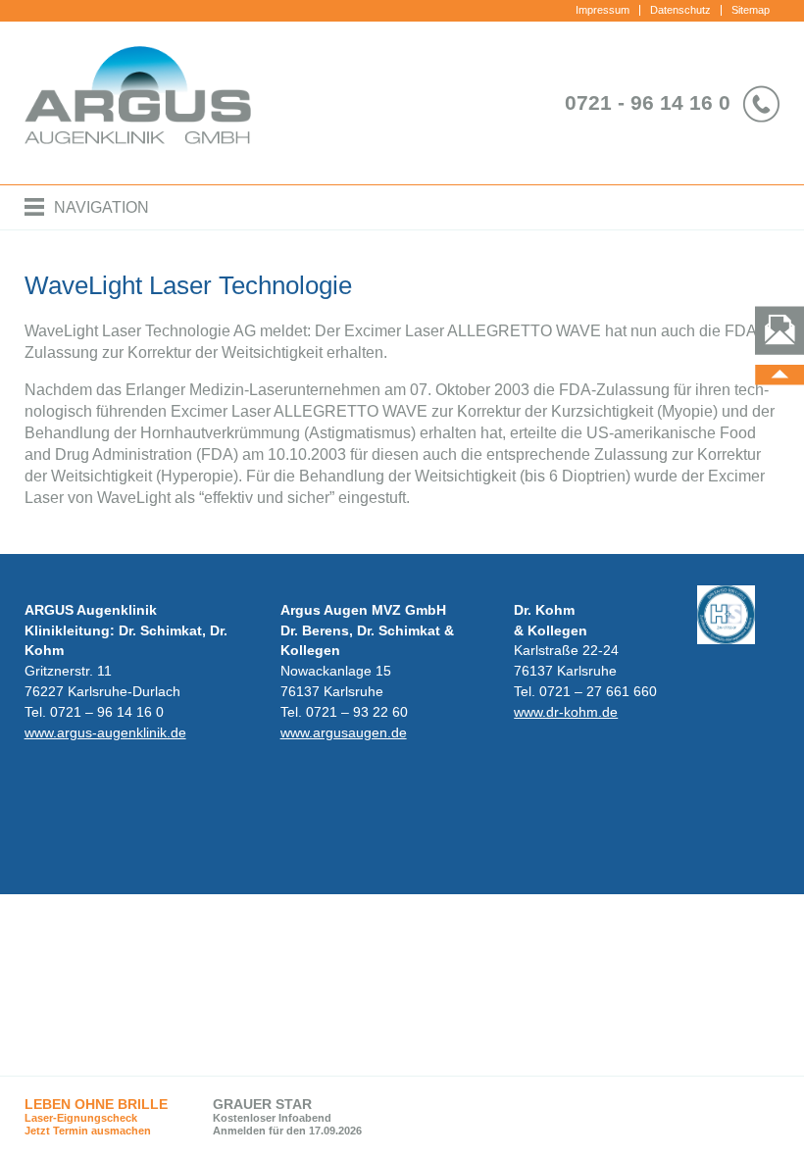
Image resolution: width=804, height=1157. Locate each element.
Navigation (101, 207)
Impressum (602, 10)
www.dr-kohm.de (566, 712)
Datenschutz (680, 10)
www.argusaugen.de (343, 732)
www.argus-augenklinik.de (105, 732)
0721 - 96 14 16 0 (647, 102)
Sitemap (750, 10)
